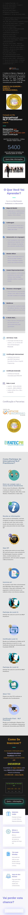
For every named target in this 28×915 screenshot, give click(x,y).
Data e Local (10, 383)
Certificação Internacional (15, 354)
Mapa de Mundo (11, 208)
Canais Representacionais (15, 270)
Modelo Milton (11, 253)
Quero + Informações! (14, 911)
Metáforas (9, 303)
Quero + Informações (14, 801)
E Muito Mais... (11, 317)
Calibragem (10, 222)
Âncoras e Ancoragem (13, 288)
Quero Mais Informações (14, 159)
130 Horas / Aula (11, 338)
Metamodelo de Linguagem (15, 237)
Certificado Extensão (13, 371)
